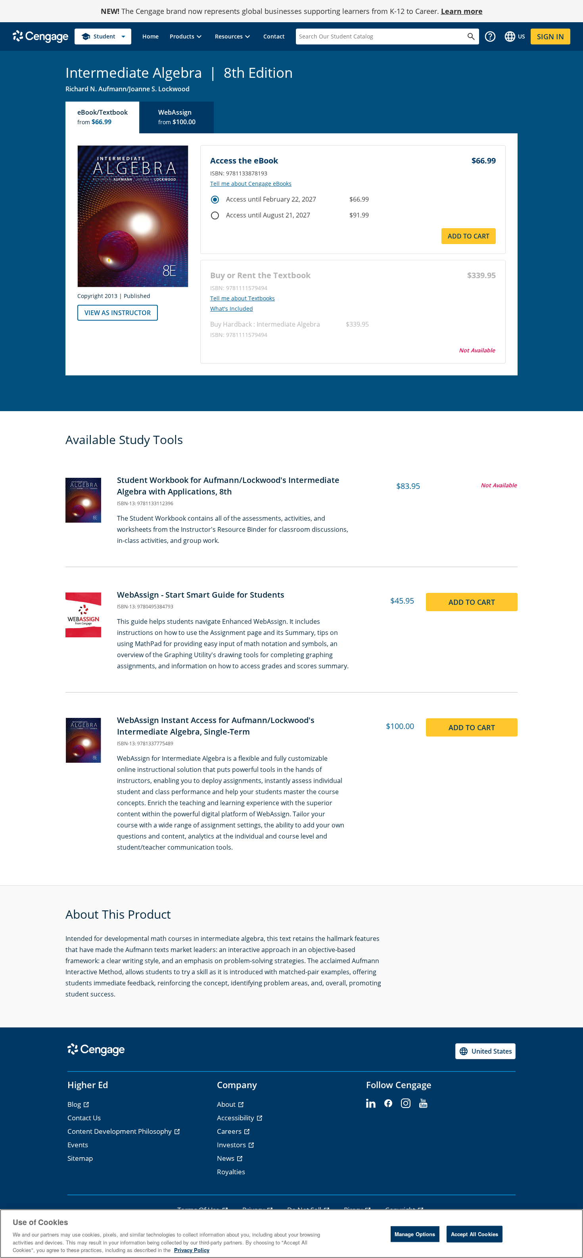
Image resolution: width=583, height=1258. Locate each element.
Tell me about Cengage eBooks (251, 184)
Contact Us (84, 1117)
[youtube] (423, 1104)
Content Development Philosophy (120, 1131)
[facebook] (388, 1104)
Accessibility (236, 1117)
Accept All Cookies (474, 1234)
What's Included (231, 309)
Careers (230, 1131)
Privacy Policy (191, 1250)
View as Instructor (117, 312)
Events (77, 1144)
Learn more (462, 11)
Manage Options (415, 1234)
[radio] (215, 199)
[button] (187, 36)
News (226, 1158)
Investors (232, 1144)
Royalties (231, 1171)
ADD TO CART (468, 236)
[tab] (102, 117)
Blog (74, 1104)
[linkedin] (371, 1104)
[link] (150, 36)
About (227, 1104)
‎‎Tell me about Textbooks (242, 298)
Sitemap (80, 1158)
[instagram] (405, 1104)
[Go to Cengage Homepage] (40, 36)
